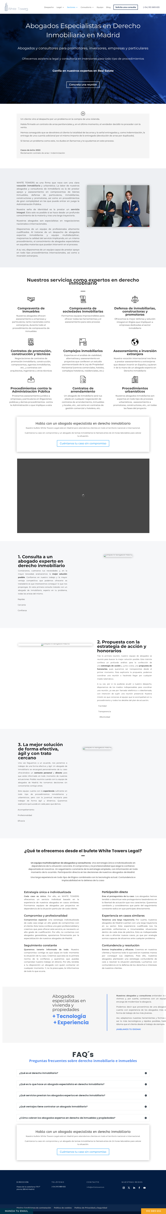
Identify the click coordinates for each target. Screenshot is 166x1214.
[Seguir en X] (129, 1188)
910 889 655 (153, 1211)
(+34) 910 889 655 (151, 7)
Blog (108, 7)
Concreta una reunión (83, 84)
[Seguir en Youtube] (144, 1188)
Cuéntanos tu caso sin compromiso (83, 443)
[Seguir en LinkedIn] (134, 1188)
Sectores (71, 7)
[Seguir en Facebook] (139, 1188)
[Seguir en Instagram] (124, 1188)
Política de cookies (63, 1208)
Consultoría (86, 7)
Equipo (100, 7)
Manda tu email (16, 1211)
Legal (59, 7)
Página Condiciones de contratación (34, 1208)
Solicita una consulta (125, 7)
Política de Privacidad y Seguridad (90, 1208)
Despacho (49, 7)
